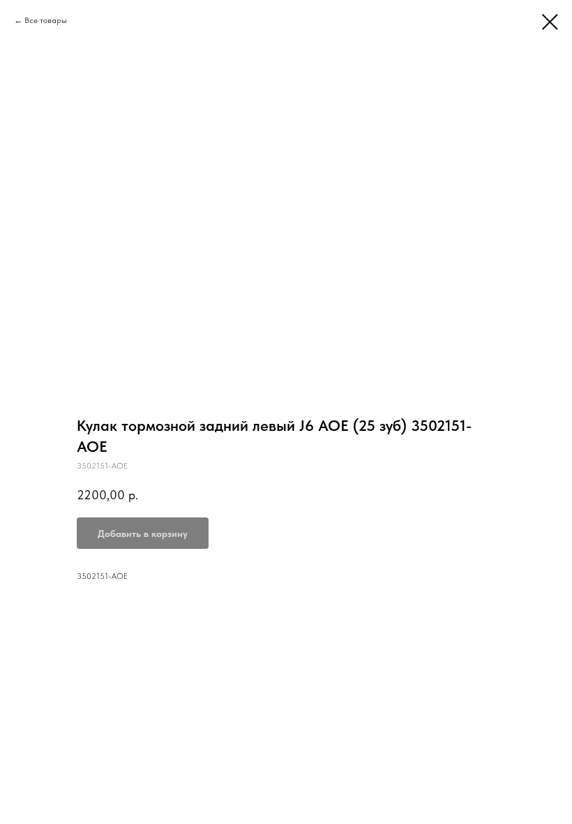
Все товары (45, 20)
